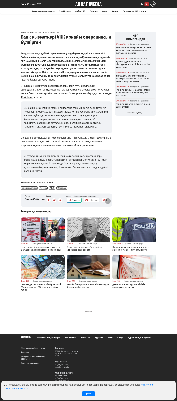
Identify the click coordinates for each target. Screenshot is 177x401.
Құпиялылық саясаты (30, 363)
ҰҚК (52, 188)
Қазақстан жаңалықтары (43, 11)
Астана (43, 188)
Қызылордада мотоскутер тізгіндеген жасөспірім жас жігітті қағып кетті (133, 64)
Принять (88, 394)
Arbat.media (48, 79)
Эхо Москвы (65, 11)
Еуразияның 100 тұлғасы (134, 11)
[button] (107, 201)
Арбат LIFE (80, 11)
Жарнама (25, 352)
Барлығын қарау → (135, 112)
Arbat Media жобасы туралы (33, 348)
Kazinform (26, 97)
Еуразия (93, 11)
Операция (61, 188)
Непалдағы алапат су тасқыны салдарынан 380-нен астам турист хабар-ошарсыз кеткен (133, 78)
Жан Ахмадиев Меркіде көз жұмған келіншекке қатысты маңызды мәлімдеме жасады (133, 50)
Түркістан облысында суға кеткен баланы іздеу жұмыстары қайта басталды (133, 93)
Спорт (115, 11)
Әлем (104, 11)
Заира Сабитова (35, 199)
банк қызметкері (29, 188)
